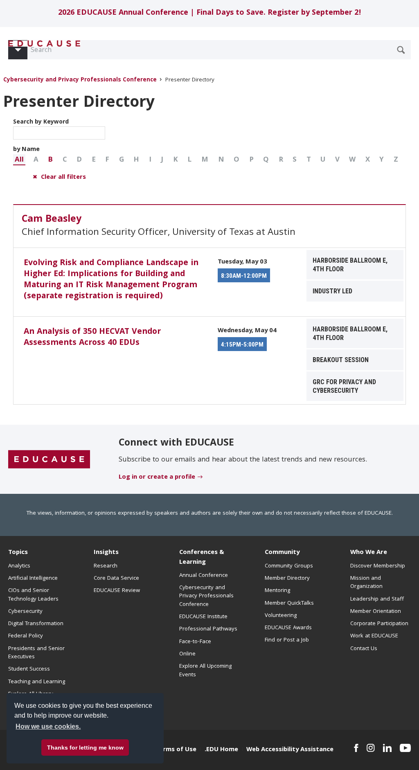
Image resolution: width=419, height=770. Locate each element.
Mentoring (277, 590)
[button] (19, 159)
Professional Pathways (208, 629)
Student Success (29, 669)
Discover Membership (377, 566)
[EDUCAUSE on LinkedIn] (387, 748)
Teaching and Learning (36, 682)
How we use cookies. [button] (48, 726)
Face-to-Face (195, 641)
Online (187, 654)
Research (105, 566)
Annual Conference (203, 575)
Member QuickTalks (289, 603)
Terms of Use (175, 750)
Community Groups (289, 566)
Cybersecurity (25, 611)
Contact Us (363, 648)
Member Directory (287, 578)
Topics (18, 552)
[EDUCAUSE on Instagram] (371, 748)
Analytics (19, 566)
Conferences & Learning (201, 557)
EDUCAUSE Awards (288, 628)
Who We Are (368, 552)
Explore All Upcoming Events (205, 670)
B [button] (50, 160)
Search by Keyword (41, 122)
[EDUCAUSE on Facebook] (356, 748)
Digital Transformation (35, 623)
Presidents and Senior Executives (36, 653)
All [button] (19, 160)
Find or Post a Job (287, 640)
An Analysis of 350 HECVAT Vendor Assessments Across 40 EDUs (92, 337)
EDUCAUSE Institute (203, 616)
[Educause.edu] (49, 459)
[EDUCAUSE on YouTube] (405, 748)
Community (282, 552)
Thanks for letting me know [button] (85, 747)
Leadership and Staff (377, 599)
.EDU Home (221, 750)
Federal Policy (25, 636)
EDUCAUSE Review (117, 590)
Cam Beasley (51, 220)
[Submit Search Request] (401, 50)
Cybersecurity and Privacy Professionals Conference (80, 80)
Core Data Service (116, 578)
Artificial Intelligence (33, 578)
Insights (106, 552)
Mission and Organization (366, 582)
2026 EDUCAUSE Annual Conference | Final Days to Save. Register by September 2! (209, 13)
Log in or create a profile (157, 477)
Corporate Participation (379, 623)
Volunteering (281, 615)
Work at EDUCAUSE (374, 636)
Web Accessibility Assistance (289, 750)
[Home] (44, 43)
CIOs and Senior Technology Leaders (33, 594)
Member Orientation (375, 611)
